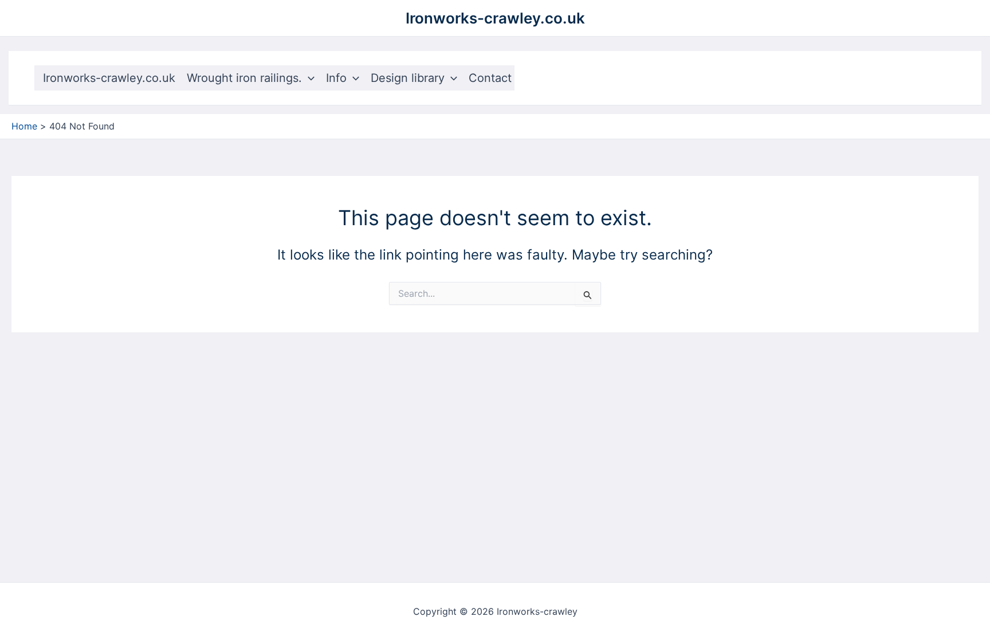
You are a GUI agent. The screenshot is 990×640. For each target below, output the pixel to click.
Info (336, 78)
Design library (408, 78)
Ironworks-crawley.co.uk (495, 18)
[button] (308, 78)
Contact (490, 78)
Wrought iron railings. (244, 78)
